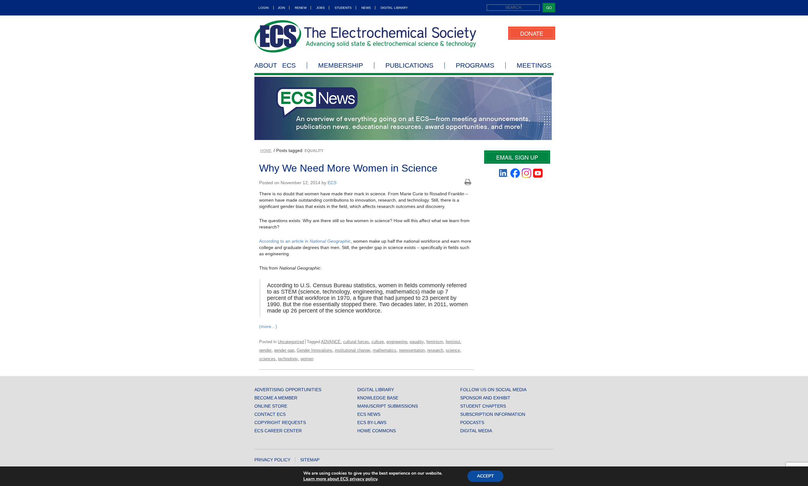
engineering (396, 341)
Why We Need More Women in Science (348, 168)
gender (265, 350)
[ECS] (365, 36)
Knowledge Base (377, 397)
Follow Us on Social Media (493, 389)
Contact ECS (270, 414)
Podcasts (472, 422)
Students (343, 7)
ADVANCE (331, 341)
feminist (453, 341)
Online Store (270, 406)
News (366, 7)
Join (281, 7)
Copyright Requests (280, 422)
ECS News (368, 414)
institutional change (352, 350)
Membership (340, 65)
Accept (485, 476)
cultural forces (356, 341)
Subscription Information (492, 414)
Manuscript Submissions (387, 406)
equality (417, 341)
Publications (409, 65)
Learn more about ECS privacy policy (340, 479)
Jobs (320, 7)
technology (288, 358)
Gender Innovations (314, 350)
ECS (332, 182)
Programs (475, 65)
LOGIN (263, 7)
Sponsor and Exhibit (485, 397)
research (435, 350)
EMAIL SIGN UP (517, 157)
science (453, 350)
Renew (300, 7)
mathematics (384, 350)
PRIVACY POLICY (272, 459)
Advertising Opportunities (287, 389)
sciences (267, 358)
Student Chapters (483, 406)
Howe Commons (376, 430)
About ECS (275, 65)
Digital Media (476, 430)
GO (549, 7)
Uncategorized (291, 341)
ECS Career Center (278, 430)
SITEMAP (309, 459)
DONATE (531, 33)
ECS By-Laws (371, 422)
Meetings (534, 65)
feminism (434, 341)
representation (412, 350)
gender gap (284, 350)
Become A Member (275, 397)
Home (265, 151)
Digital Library (394, 7)
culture (377, 341)
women (306, 358)
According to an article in (305, 241)
